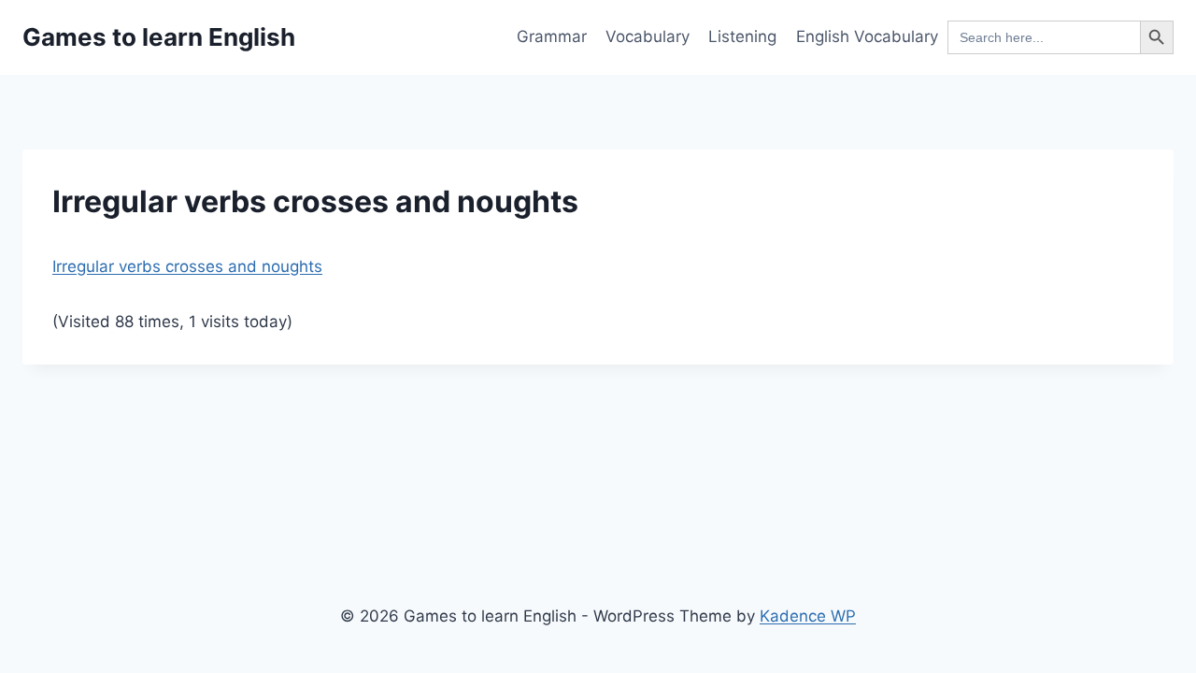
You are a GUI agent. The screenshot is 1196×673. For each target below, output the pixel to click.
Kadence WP (808, 616)
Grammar (552, 36)
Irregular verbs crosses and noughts (187, 266)
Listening (742, 36)
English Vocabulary (867, 36)
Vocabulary (647, 36)
